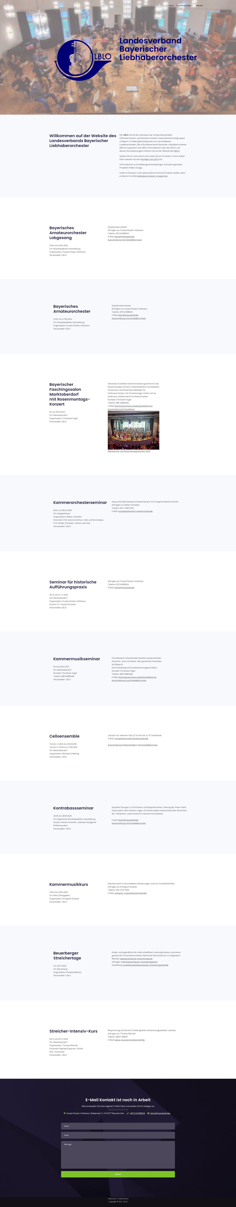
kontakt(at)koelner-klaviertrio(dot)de (135, 511)
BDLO (176, 151)
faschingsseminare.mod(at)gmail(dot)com (133, 406)
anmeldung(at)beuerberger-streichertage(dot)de (145, 965)
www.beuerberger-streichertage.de (136, 958)
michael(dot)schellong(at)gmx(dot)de (131, 738)
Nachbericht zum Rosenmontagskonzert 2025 (129, 451)
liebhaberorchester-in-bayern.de (152, 176)
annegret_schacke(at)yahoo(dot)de (130, 893)
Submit (118, 1174)
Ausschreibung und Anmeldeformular (129, 680)
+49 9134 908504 (137, 1113)
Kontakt (199, 5)
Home (171, 5)
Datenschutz (123, 1198)
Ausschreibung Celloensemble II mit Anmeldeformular (133, 745)
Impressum (112, 1198)
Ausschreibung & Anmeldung (121, 409)
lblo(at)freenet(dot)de (124, 236)
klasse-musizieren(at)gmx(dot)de (129, 1040)
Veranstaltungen (184, 5)
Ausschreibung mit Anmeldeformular (125, 239)
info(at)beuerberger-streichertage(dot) (139, 962)
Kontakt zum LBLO (150, 159)
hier (140, 167)
